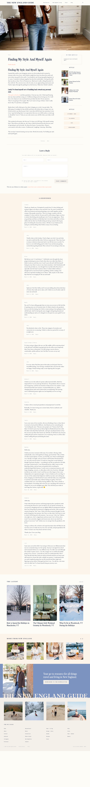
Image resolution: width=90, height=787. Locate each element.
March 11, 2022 (28, 534)
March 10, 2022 (28, 489)
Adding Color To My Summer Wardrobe (74, 90)
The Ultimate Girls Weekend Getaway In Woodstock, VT (44, 624)
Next (48, 140)
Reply (34, 227)
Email (49, 159)
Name (25, 159)
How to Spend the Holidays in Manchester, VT (18, 624)
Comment (26, 166)
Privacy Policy (22, 746)
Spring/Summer (72, 127)
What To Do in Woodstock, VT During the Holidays (71, 624)
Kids (72, 122)
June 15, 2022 (28, 565)
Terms (28, 746)
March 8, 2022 (28, 227)
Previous (43, 140)
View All (81, 581)
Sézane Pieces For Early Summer (74, 99)
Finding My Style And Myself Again (70, 59)
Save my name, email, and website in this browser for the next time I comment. (36, 181)
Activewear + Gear (71, 113)
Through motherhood (14, 95)
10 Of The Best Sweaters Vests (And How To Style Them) (75, 73)
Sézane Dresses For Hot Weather (74, 82)
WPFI (85, 746)
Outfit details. (12, 64)
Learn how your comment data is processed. (40, 187)
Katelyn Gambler (79, 746)
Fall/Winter (72, 118)
